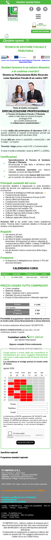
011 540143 (36, 337)
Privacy (12, 508)
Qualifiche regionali (13, 41)
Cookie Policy (23, 508)
